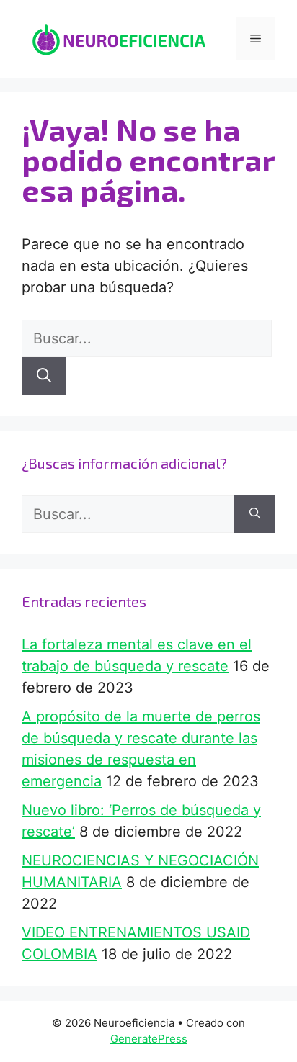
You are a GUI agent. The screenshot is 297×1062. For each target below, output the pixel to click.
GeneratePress (148, 1038)
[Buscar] (44, 376)
